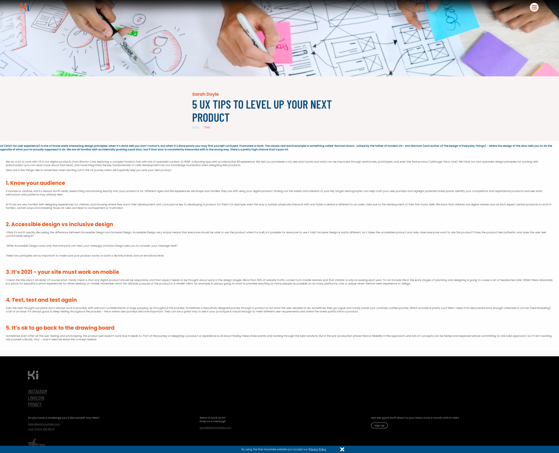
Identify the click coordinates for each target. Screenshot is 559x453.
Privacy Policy (317, 449)
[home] (24, 7)
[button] (534, 7)
